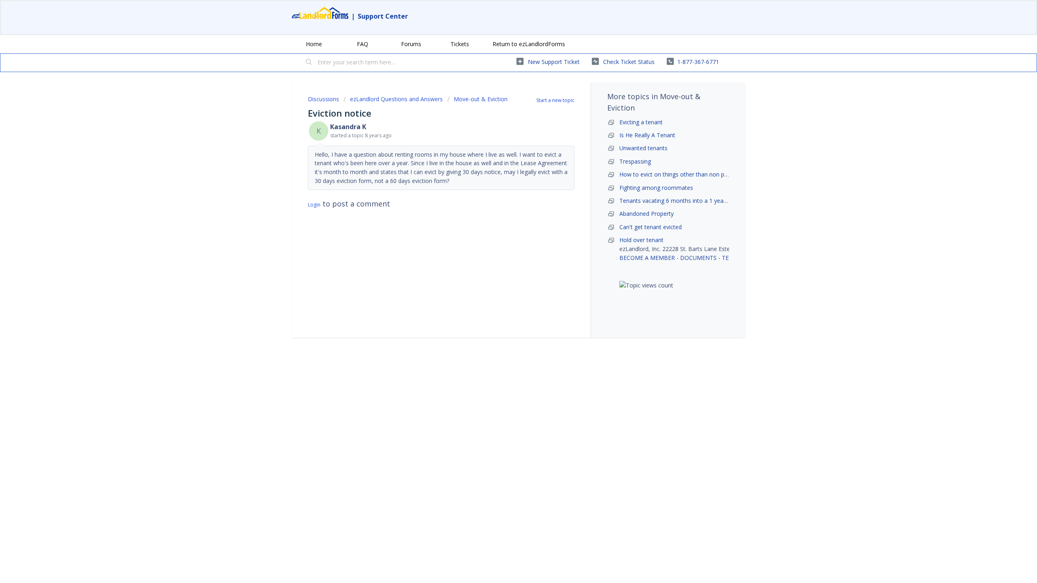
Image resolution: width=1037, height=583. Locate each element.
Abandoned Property (646, 213)
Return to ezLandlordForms (529, 44)
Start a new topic (555, 100)
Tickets (459, 44)
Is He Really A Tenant (647, 135)
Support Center (383, 16)
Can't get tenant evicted (650, 227)
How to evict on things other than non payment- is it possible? (700, 174)
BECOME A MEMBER (647, 258)
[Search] (309, 63)
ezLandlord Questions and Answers (396, 99)
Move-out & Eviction (481, 99)
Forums (411, 44)
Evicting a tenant (641, 122)
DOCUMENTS (698, 258)
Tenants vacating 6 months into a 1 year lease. (680, 200)
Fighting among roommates (656, 187)
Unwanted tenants (643, 148)
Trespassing (635, 161)
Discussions (323, 99)
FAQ (362, 44)
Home (314, 44)
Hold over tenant (641, 240)
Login (314, 204)
